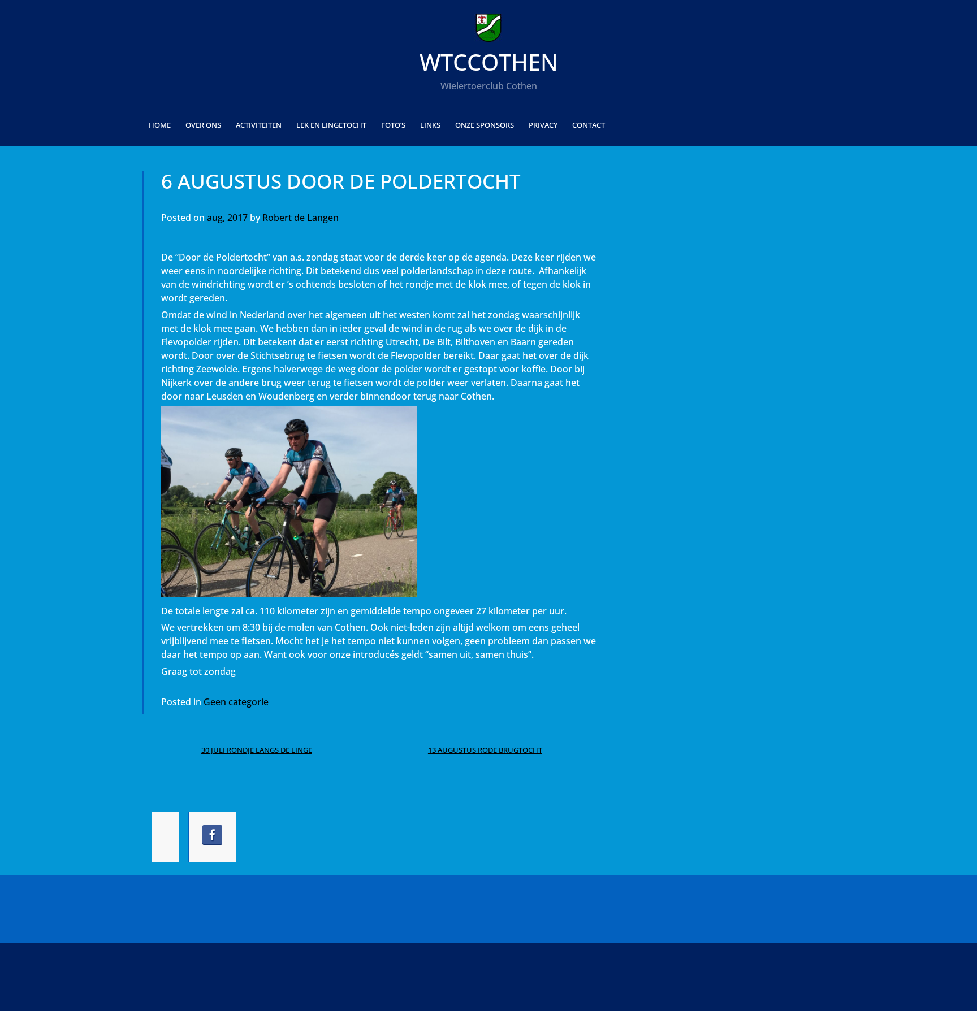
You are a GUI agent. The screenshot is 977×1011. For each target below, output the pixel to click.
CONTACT (588, 125)
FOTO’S (393, 125)
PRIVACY (543, 125)
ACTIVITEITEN (259, 125)
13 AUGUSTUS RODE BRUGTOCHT (485, 750)
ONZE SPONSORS (484, 125)
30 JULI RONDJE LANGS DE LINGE (256, 750)
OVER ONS (203, 125)
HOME (160, 125)
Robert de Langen (300, 217)
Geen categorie (236, 702)
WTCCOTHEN (489, 61)
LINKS (430, 125)
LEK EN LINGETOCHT (331, 125)
